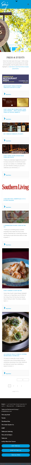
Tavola (3, 418)
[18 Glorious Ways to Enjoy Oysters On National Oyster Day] (15, 332)
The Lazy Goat (5, 414)
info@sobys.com (20, 406)
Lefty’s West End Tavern (8, 441)
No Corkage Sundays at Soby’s (13, 134)
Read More (8, 94)
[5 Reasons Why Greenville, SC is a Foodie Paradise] (15, 188)
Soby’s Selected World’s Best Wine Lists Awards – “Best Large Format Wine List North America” (15, 111)
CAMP (3, 428)
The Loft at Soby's (6, 434)
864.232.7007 (10, 406)
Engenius (23, 464)
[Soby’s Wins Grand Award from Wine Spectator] (15, 148)
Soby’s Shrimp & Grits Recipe (13, 290)
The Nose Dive (5, 421)
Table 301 (4, 438)
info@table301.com (6, 411)
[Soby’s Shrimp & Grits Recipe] (15, 268)
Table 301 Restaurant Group (12, 464)
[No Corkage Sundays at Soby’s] (15, 127)
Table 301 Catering (6, 431)
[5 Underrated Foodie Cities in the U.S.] (15, 217)
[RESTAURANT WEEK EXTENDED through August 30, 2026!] (15, 79)
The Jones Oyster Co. (7, 424)
